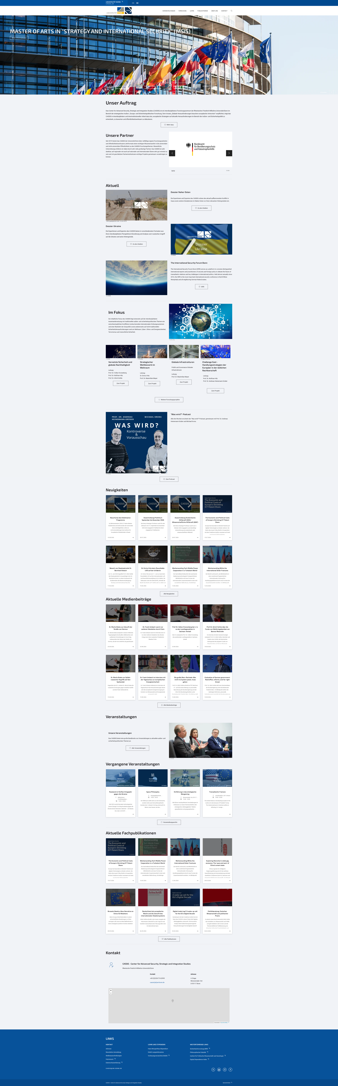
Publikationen (203, 11)
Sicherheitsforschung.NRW (199, 1049)
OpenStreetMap (224, 1022)
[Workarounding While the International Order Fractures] (229, 586)
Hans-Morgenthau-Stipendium (158, 1049)
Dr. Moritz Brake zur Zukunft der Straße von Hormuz (120, 628)
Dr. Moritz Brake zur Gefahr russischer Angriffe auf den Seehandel (120, 679)
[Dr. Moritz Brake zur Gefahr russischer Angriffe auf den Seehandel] (133, 697)
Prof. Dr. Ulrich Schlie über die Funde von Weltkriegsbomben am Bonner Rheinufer (217, 629)
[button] (172, 1001)
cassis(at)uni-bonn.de (157, 982)
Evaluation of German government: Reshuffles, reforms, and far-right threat (217, 679)
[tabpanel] (169, 55)
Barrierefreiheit (226, 1082)
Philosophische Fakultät (198, 1052)
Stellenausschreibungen (114, 1056)
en (133, 3)
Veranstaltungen (168, 11)
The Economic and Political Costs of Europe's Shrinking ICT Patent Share (217, 520)
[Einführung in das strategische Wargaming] (197, 814)
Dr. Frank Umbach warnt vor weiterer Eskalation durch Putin (152, 628)
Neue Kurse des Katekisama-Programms (120, 519)
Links (110, 1038)
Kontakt (224, 11)
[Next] (336, 92)
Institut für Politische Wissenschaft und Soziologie (206, 1056)
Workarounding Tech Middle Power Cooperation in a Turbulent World (185, 569)
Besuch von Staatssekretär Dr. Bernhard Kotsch (121, 569)
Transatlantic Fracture (217, 792)
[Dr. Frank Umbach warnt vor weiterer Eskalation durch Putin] (165, 647)
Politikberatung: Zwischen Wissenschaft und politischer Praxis (217, 913)
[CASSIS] (119, 10)
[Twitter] (213, 1070)
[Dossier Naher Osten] (136, 207)
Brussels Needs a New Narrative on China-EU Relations (120, 912)
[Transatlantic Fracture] (229, 814)
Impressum (109, 1059)
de (137, 3)
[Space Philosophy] (165, 814)
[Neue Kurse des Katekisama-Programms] (133, 537)
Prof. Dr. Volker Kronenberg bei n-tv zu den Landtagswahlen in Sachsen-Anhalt (185, 629)
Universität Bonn (113, 2)
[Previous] (331, 92)
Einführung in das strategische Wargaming (185, 793)
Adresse (108, 1049)
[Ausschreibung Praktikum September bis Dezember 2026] (165, 537)
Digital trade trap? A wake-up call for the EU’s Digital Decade (185, 912)
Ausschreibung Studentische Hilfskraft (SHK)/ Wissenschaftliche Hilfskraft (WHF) (185, 520)
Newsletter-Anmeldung (113, 1052)
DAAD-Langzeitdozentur (156, 1052)
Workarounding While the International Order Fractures (217, 569)
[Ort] (113, 798)
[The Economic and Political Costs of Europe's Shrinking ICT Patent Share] (229, 537)
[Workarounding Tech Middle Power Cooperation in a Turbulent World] (197, 586)
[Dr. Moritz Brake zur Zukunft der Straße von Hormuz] (133, 647)
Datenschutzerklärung (113, 1063)
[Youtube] (219, 1070)
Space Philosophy (152, 792)
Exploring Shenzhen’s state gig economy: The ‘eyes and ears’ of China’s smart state (217, 863)
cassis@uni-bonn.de (114, 1068)
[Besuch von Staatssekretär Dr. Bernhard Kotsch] (133, 586)
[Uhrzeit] (113, 801)
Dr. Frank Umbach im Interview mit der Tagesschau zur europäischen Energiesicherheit (152, 679)
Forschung (183, 11)
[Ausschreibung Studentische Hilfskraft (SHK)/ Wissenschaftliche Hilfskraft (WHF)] (197, 537)
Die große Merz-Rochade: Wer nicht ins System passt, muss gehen (185, 679)
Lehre (192, 11)
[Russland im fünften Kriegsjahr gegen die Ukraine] (133, 814)
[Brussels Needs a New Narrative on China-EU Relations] (133, 931)
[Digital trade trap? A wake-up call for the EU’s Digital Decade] (197, 931)
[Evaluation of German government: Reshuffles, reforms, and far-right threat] (229, 697)
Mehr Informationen (19, 38)
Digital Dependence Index (198, 1059)
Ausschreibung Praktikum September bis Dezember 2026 (153, 519)
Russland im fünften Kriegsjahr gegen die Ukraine (120, 793)
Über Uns (214, 11)
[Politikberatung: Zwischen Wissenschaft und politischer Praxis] (229, 931)
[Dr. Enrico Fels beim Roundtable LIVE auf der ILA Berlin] (165, 586)
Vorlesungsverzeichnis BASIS (157, 1056)
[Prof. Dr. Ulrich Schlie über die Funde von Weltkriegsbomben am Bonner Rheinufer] (229, 647)
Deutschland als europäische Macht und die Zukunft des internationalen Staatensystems (153, 913)
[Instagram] (224, 1070)
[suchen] (230, 12)
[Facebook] (230, 1070)
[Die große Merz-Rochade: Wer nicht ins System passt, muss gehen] (197, 697)
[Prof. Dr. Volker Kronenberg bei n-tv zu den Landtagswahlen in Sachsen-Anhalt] (197, 647)
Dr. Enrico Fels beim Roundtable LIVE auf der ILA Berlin (152, 569)
